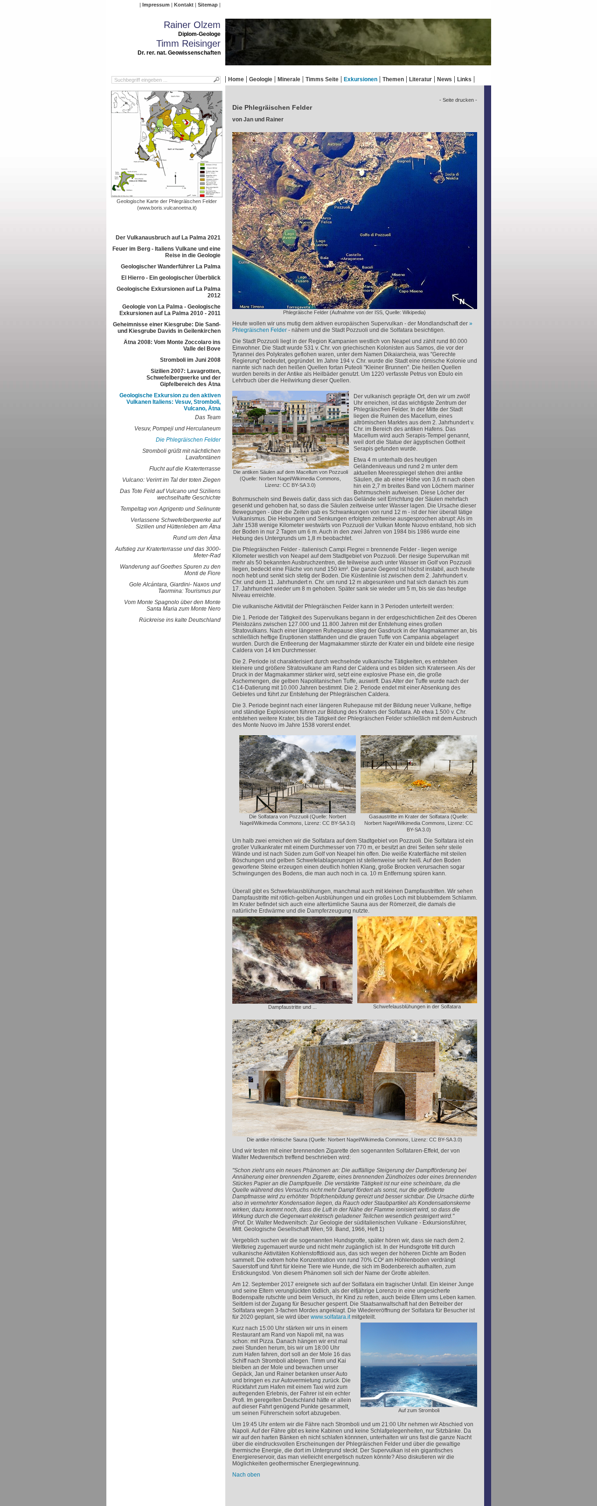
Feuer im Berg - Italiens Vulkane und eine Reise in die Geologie (166, 252)
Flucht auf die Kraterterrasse (185, 468)
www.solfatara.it (330, 1317)
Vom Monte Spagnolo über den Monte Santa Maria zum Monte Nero (172, 605)
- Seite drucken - (458, 100)
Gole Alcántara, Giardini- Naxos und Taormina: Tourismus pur (175, 587)
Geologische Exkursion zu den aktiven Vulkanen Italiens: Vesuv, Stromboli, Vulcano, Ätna (170, 402)
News (444, 79)
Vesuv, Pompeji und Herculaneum (177, 428)
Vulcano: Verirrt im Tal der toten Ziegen (171, 480)
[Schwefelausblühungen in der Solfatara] (417, 1000)
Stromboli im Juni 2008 (190, 360)
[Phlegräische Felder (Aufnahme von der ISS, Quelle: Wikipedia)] (354, 306)
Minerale (289, 79)
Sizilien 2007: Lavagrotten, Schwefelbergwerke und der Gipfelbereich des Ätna (183, 377)
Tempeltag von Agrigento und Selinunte (170, 509)
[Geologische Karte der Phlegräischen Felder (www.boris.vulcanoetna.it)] (167, 194)
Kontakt (184, 4)
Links (464, 79)
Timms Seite (322, 79)
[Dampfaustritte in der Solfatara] (292, 1000)
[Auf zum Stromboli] (419, 1403)
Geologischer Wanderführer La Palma (171, 266)
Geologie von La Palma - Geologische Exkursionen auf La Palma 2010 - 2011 (170, 310)
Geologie (260, 79)
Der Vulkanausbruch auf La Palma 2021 (168, 237)
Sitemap (208, 4)
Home (236, 79)
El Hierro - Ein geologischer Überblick (171, 277)
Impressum (156, 4)
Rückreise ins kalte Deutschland (180, 620)
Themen (393, 79)
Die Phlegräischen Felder (188, 439)
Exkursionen (360, 79)
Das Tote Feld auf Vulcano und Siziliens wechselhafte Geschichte (170, 494)
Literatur (420, 79)
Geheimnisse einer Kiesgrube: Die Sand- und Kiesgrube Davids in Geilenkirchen (167, 327)
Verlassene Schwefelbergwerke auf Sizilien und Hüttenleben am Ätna (176, 523)
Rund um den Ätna (197, 538)
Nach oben (246, 1474)
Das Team (208, 417)
